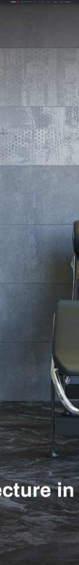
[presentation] (6, 282)
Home (22, 1)
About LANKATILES (28, 1)
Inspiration (35, 1)
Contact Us (48, 1)
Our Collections (41, 1)
